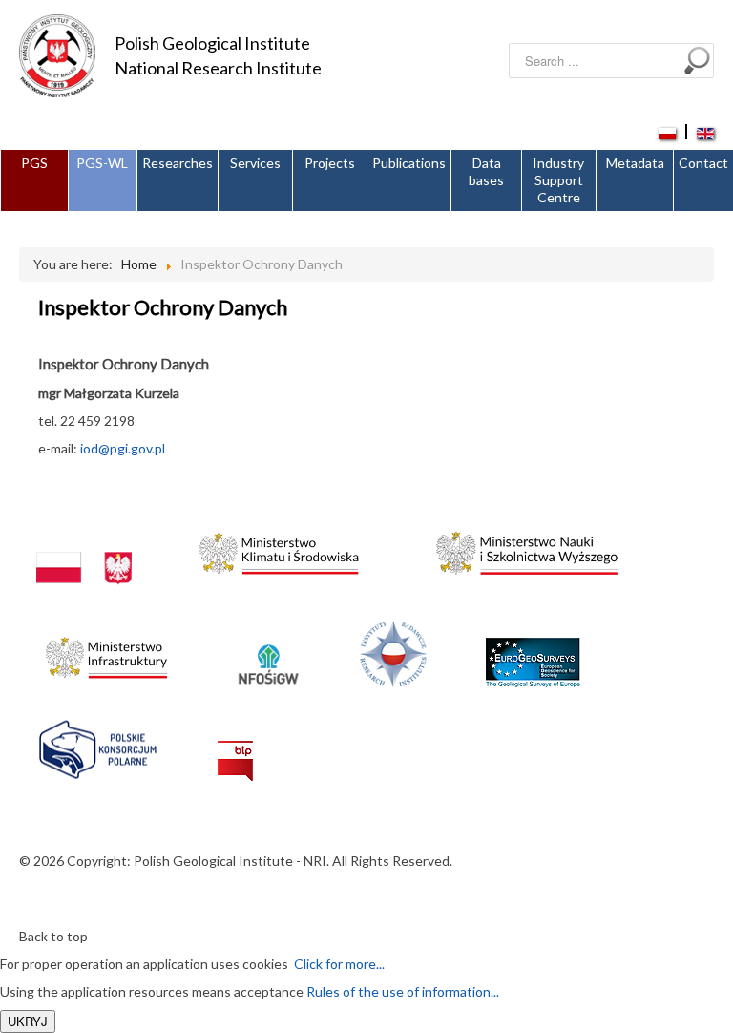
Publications (409, 163)
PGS (34, 163)
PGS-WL (102, 163)
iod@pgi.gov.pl (122, 448)
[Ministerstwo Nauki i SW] (527, 548)
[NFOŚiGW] (268, 652)
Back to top (53, 936)
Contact (703, 163)
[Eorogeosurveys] (532, 652)
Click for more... (336, 964)
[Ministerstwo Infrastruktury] (106, 652)
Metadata (635, 163)
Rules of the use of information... (402, 991)
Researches (177, 163)
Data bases (486, 171)
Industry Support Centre (558, 180)
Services (255, 163)
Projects (329, 163)
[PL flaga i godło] (84, 548)
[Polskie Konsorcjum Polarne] (97, 745)
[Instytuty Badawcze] (393, 652)
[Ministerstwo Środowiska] (279, 548)
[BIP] (235, 745)
